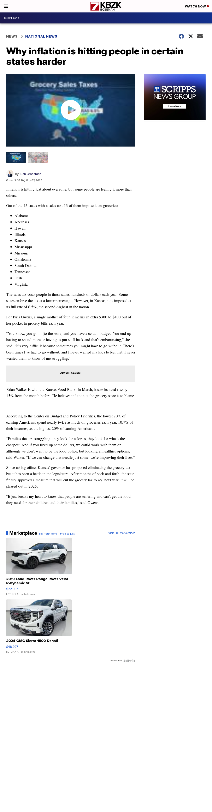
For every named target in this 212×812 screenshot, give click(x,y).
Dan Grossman (30, 174)
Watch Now (196, 6)
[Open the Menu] (6, 6)
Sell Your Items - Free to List (57, 533)
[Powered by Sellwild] (129, 660)
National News (41, 36)
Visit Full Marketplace (121, 533)
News (12, 36)
